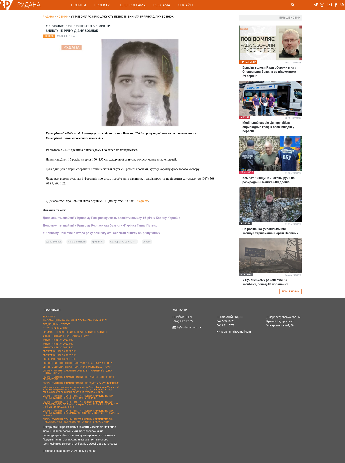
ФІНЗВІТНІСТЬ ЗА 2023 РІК (58, 339)
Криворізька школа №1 (123, 241)
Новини (62, 16)
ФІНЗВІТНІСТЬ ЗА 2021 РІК (58, 347)
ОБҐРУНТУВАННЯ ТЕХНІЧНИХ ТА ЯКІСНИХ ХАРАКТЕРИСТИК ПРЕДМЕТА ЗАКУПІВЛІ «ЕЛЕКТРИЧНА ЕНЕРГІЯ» (78, 397)
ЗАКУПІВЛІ (49, 316)
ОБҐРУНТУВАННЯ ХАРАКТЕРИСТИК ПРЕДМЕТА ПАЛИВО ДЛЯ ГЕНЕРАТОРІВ (78, 378)
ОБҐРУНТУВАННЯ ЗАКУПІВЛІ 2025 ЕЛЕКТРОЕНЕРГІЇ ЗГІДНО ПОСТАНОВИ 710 (77, 371)
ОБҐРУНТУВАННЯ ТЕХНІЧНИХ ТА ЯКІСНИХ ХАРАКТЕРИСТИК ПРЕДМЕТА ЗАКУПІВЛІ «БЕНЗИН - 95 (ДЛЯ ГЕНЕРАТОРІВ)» (78, 420)
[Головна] (6, 9)
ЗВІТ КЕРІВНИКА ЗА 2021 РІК (59, 351)
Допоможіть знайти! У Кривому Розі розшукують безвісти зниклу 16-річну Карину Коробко (111, 218)
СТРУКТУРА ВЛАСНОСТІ (56, 328)
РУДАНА (29, 4)
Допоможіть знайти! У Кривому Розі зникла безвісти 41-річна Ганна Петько (100, 225)
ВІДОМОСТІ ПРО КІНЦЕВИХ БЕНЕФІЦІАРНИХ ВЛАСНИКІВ (75, 332)
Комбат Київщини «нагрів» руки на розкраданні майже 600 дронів (268, 180)
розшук (147, 241)
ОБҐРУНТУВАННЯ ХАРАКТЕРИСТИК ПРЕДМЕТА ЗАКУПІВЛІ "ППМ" (81, 383)
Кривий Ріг (98, 241)
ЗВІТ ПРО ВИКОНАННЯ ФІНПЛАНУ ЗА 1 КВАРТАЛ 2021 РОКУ (77, 363)
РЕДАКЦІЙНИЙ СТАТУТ (56, 324)
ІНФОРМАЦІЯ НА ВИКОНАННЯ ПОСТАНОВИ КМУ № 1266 (75, 320)
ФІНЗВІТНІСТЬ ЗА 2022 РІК (58, 343)
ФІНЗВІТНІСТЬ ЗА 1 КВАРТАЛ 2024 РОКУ (66, 336)
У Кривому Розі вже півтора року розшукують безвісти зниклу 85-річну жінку (101, 233)
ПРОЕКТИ (102, 5)
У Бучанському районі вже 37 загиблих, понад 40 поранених (265, 282)
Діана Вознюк (53, 241)
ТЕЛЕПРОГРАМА (132, 5)
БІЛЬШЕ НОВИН (290, 291)
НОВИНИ (78, 5)
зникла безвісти (76, 241)
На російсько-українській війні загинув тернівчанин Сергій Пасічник (270, 231)
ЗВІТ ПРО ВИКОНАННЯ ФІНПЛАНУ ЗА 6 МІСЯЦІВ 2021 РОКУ (77, 366)
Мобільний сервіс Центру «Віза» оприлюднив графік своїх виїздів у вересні (268, 127)
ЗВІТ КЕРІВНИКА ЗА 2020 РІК (59, 355)
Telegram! (141, 201)
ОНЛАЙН (185, 5)
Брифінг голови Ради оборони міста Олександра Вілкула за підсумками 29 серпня (269, 72)
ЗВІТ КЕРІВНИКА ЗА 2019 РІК (59, 359)
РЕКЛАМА (161, 5)
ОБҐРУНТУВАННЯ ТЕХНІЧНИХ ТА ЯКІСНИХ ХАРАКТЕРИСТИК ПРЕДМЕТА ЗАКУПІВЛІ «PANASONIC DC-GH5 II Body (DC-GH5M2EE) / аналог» (81, 413)
